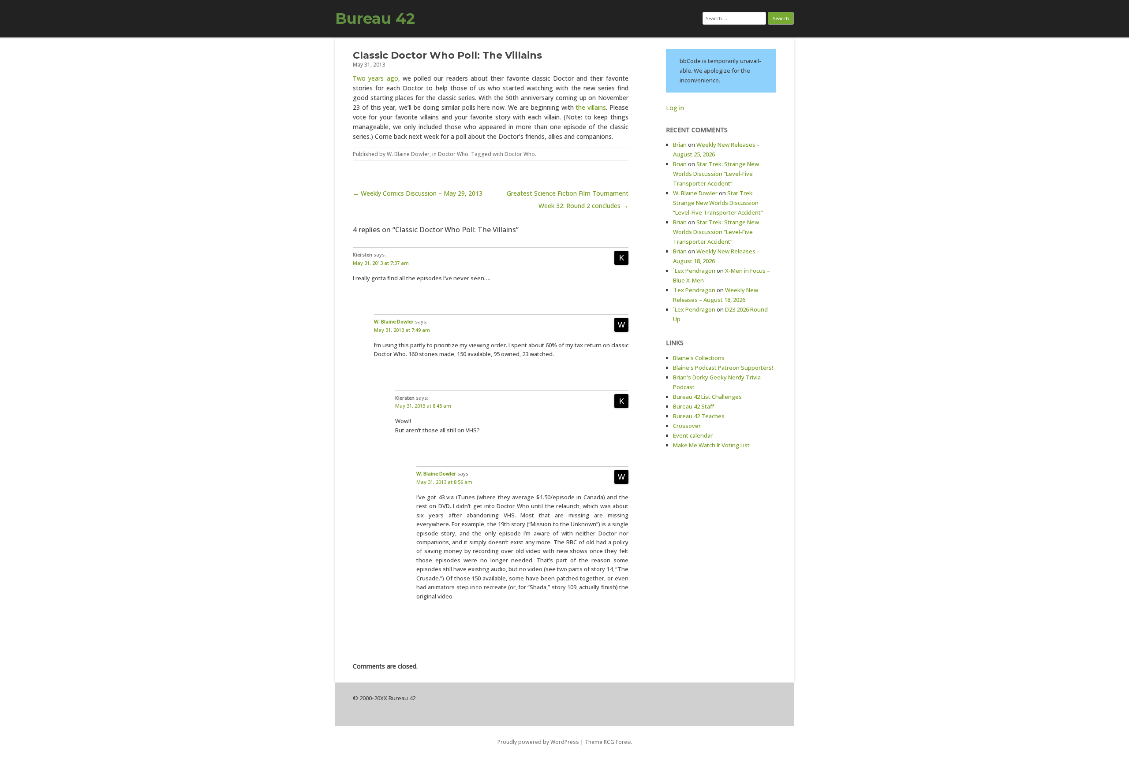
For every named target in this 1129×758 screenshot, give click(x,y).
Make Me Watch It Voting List (711, 445)
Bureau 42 (375, 18)
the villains (591, 107)
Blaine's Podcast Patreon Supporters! (723, 368)
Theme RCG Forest (608, 742)
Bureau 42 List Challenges (707, 397)
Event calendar (693, 435)
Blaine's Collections (699, 358)
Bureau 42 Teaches (699, 416)
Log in (675, 108)
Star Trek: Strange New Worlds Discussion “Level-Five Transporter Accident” (716, 173)
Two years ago (375, 78)
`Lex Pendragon (694, 271)
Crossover (687, 426)
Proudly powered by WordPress (538, 742)
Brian (680, 145)
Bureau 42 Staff (693, 406)
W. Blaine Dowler (408, 154)
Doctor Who (453, 154)
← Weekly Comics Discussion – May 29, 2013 (417, 193)
